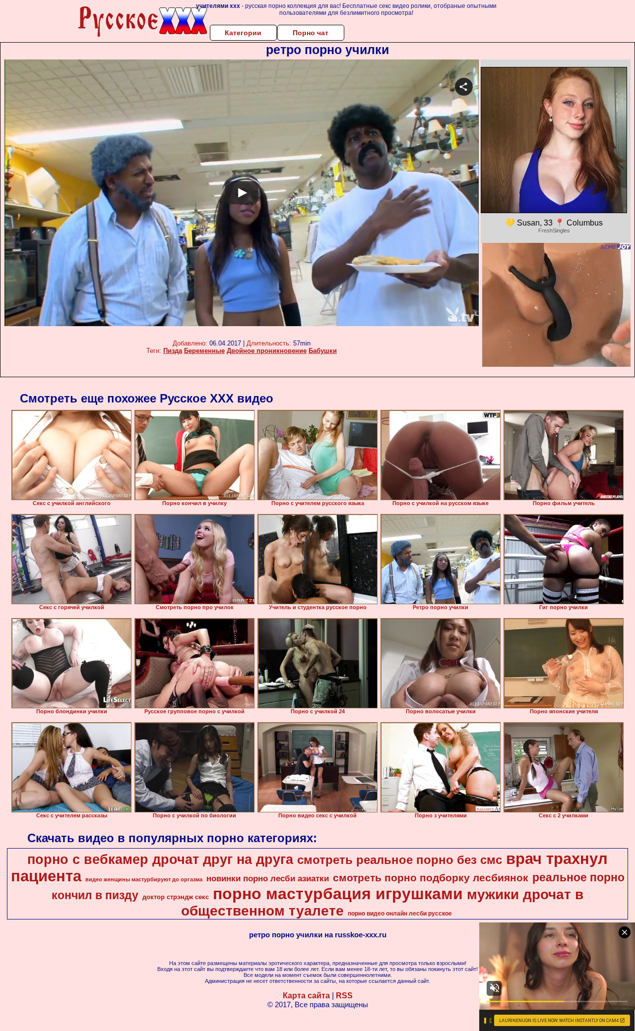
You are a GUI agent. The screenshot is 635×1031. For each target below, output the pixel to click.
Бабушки (323, 350)
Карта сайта (306, 995)
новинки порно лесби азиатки (267, 878)
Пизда (172, 350)
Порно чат (310, 33)
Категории (243, 33)
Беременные (204, 350)
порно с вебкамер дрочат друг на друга (160, 859)
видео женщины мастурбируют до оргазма (143, 879)
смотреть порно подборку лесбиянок (430, 878)
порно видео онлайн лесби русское (400, 913)
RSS (344, 995)
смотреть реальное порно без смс (399, 859)
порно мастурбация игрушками (338, 894)
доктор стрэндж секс (175, 897)
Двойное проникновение (267, 350)
